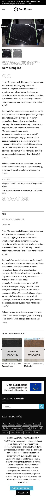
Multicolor (28, 366)
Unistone (19, 432)
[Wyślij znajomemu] (18, 199)
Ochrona (34, 428)
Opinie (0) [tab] (6, 225)
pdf (41, 428)
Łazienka (26, 190)
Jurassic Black (7, 366)
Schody (33, 190)
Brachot (11, 424)
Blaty (4, 424)
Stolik (4, 193)
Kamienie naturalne (29, 62)
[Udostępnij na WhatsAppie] (4, 199)
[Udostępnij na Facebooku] (9, 199)
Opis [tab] (4, 214)
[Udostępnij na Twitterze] (13, 199)
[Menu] (3, 9)
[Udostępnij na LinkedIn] (27, 199)
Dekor (13, 190)
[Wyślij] (41, 406)
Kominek (19, 190)
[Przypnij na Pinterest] (23, 199)
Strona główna (9, 62)
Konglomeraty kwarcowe (12, 428)
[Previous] (2, 354)
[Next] (44, 354)
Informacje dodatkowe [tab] (13, 219)
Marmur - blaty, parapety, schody (18, 64)
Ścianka (39, 190)
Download (27, 424)
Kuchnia (26, 428)
